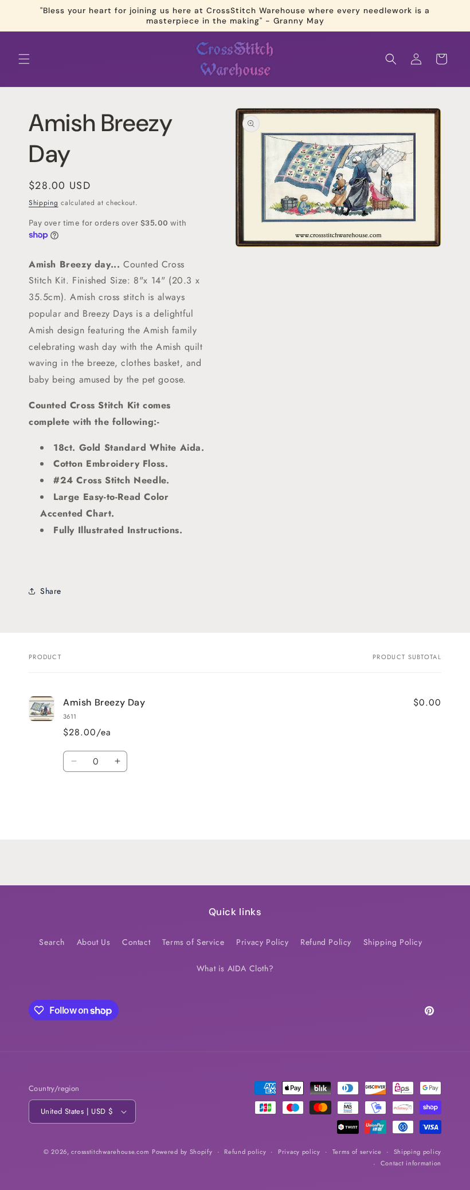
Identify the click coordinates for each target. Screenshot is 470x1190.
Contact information (411, 1163)
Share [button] (50, 591)
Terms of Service (193, 942)
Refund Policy (325, 942)
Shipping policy (418, 1151)
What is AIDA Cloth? (235, 968)
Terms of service (357, 1151)
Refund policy (245, 1151)
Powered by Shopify (182, 1151)
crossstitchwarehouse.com (110, 1151)
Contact (136, 942)
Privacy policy (299, 1151)
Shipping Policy (392, 942)
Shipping (43, 203)
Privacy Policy (262, 942)
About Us (94, 942)
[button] (24, 59)
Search (52, 942)
